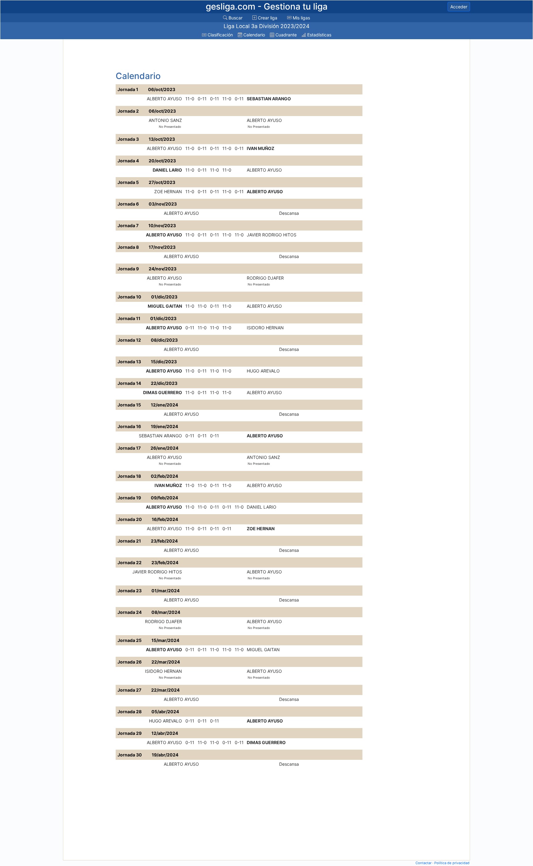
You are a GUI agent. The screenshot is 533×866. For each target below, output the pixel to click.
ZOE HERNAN (168, 191)
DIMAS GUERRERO (162, 392)
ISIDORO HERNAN (265, 327)
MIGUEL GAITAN (165, 306)
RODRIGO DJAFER (265, 278)
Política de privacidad (451, 863)
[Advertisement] (88, 133)
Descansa (289, 213)
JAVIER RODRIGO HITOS (271, 234)
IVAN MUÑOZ (260, 148)
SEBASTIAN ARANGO (269, 98)
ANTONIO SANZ (165, 120)
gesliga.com (267, 6)
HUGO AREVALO (263, 370)
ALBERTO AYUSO (164, 98)
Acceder (458, 6)
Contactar (423, 863)
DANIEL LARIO (167, 170)
